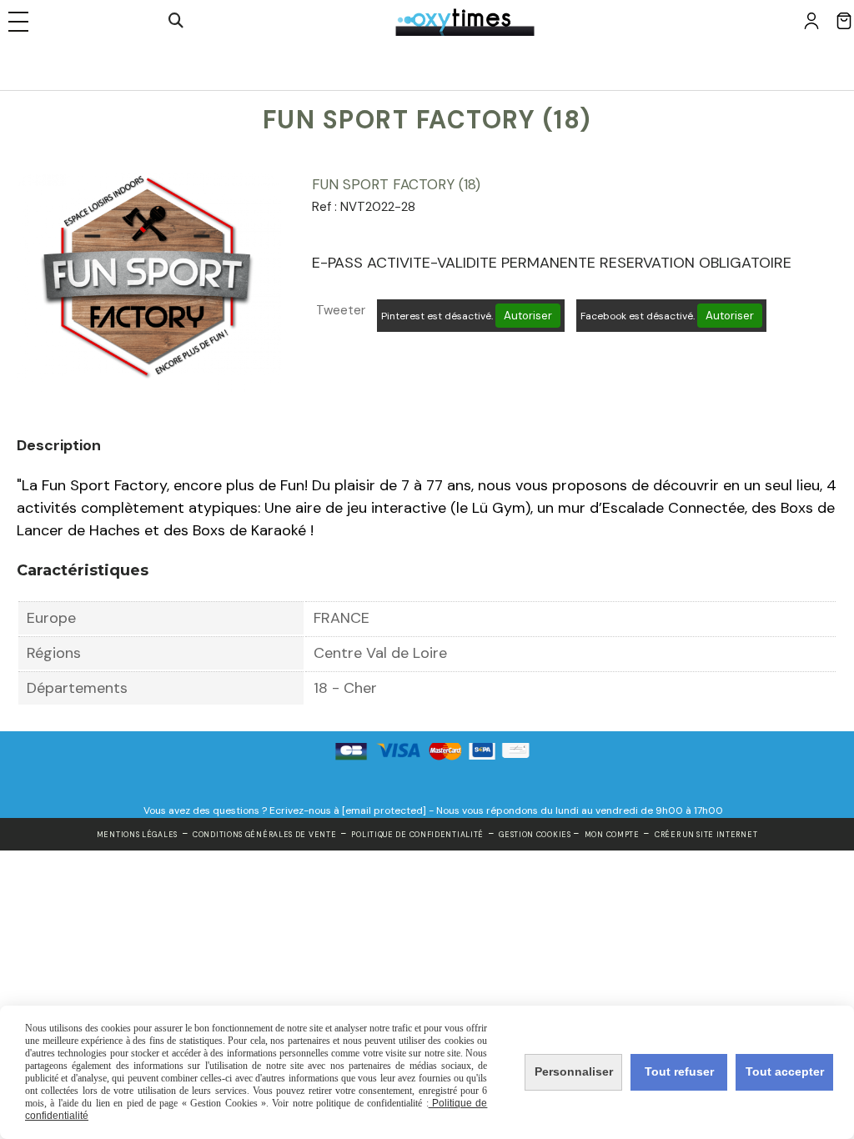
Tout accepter (785, 1071)
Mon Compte (612, 835)
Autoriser (528, 316)
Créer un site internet (706, 835)
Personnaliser (574, 1071)
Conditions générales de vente (264, 835)
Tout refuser (679, 1071)
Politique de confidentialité (417, 835)
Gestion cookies (536, 835)
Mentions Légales (137, 835)
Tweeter (340, 310)
